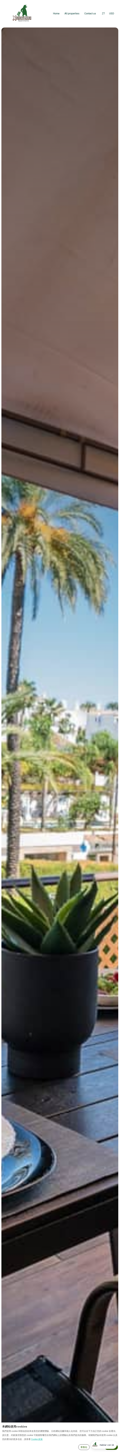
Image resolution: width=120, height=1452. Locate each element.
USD (111, 13)
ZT (103, 13)
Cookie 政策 (37, 1439)
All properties (72, 13)
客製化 (84, 1447)
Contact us (90, 13)
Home (56, 13)
